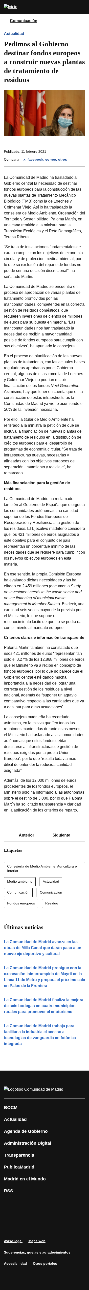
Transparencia (19, 1155)
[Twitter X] (40, 1209)
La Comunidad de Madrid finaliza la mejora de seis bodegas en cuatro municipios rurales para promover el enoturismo (43, 1006)
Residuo (51, 903)
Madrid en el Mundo (25, 1178)
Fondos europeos (21, 903)
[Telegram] (55, 1223)
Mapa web (36, 1241)
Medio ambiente (19, 881)
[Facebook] (11, 1209)
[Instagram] (26, 1209)
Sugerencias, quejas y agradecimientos (37, 1252)
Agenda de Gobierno (26, 1131)
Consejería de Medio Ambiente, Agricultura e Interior (42, 868)
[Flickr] (40, 1223)
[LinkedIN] (70, 1209)
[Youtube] (55, 1209)
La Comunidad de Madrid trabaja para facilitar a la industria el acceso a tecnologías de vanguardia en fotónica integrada (40, 1035)
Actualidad (14, 33)
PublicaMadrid (19, 1167)
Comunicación (23, 21)
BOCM (11, 1107)
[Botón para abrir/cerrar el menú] (82, 7)
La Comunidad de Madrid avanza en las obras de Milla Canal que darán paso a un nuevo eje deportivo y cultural (42, 948)
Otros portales (45, 1263)
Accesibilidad (15, 1263)
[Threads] (70, 1223)
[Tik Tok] (26, 1223)
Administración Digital (27, 1143)
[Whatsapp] (11, 1223)
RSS (8, 1190)
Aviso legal (13, 1241)
